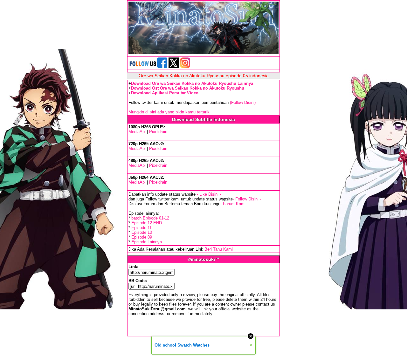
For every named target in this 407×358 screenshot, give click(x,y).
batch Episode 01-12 (150, 218)
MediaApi (137, 131)
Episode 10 (141, 232)
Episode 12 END (146, 222)
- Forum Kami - (234, 203)
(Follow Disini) (243, 102)
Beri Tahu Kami (218, 249)
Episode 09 (141, 237)
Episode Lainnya (146, 242)
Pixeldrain (158, 131)
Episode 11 (141, 227)
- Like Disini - (209, 194)
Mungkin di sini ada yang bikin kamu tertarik (169, 112)
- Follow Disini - (247, 199)
